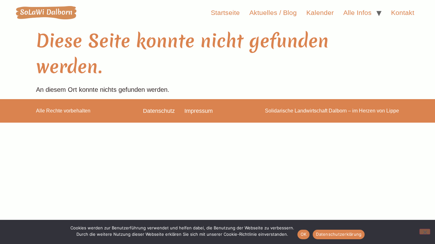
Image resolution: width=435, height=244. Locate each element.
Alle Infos (357, 12)
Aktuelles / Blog (273, 12)
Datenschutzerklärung (338, 234)
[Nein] (424, 231)
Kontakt (402, 12)
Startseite (225, 12)
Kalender (320, 12)
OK (304, 234)
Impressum (198, 111)
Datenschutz (159, 111)
